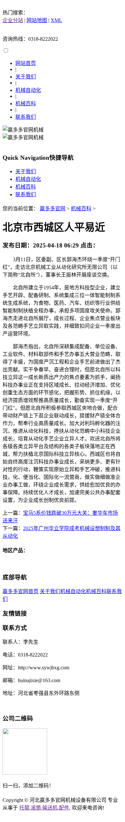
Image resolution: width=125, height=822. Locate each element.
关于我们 (25, 76)
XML (56, 20)
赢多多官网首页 (20, 591)
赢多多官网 (52, 208)
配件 (64, 807)
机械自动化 (28, 90)
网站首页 (25, 63)
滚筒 (36, 807)
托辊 (24, 807)
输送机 (50, 807)
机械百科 (25, 103)
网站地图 (37, 20)
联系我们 (25, 117)
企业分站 (13, 20)
